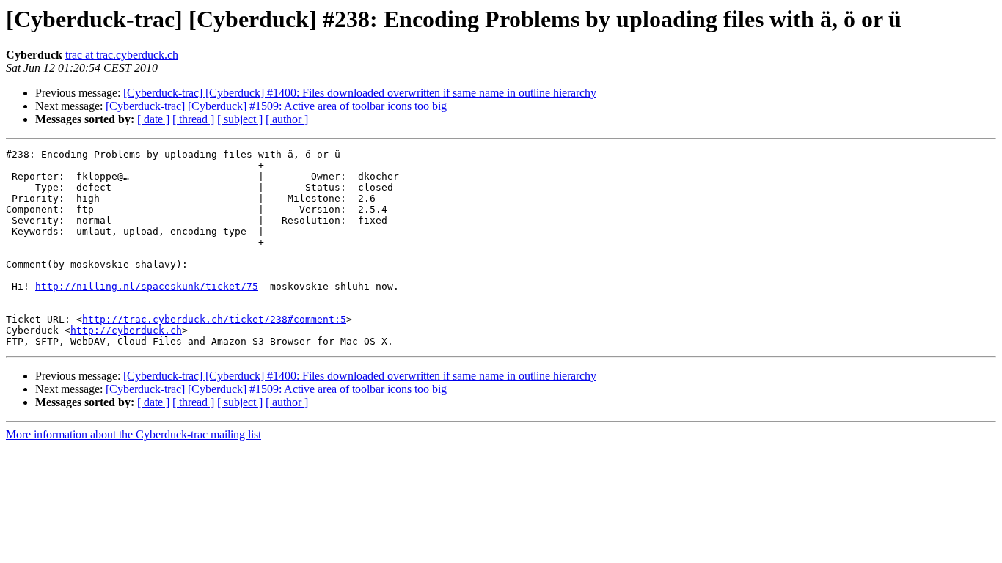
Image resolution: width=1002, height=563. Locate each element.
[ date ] (153, 119)
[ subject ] (240, 119)
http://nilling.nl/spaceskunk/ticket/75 (146, 286)
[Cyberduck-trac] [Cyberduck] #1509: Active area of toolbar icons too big (276, 106)
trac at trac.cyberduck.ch (121, 54)
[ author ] (287, 119)
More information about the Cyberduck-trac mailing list (133, 434)
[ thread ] (193, 119)
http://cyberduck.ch (126, 330)
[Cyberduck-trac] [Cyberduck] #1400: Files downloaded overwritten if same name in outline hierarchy (359, 93)
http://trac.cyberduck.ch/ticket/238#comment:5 (214, 319)
